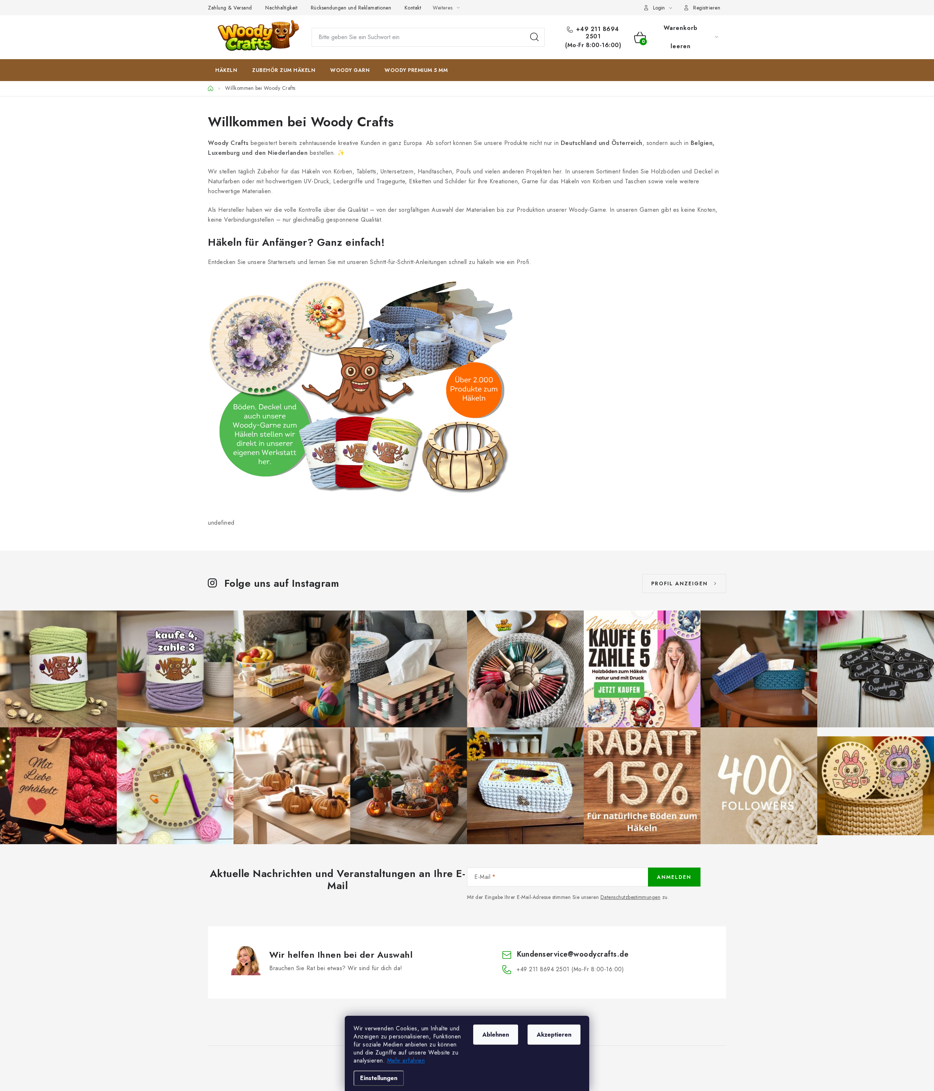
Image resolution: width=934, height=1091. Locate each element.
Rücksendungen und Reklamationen (351, 7)
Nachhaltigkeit (281, 7)
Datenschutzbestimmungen (631, 897)
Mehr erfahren (406, 1060)
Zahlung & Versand (230, 7)
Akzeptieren (554, 1034)
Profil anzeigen (679, 583)
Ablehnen (495, 1034)
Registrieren (706, 7)
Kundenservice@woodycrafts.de (572, 954)
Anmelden (674, 877)
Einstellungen (378, 1078)
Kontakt (413, 7)
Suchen (534, 37)
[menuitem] (226, 70)
